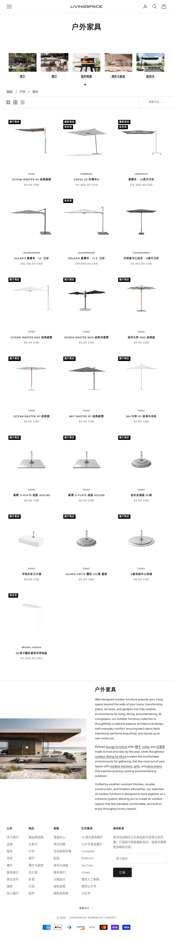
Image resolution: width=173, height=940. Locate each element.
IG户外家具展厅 (91, 844)
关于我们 (13, 837)
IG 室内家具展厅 (92, 837)
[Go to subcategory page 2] (88, 84)
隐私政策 (59, 886)
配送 (56, 858)
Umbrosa (86, 174)
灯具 (32, 886)
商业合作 (13, 879)
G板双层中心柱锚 (141, 574)
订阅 (122, 872)
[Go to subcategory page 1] (85, 84)
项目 (10, 858)
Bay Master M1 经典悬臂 (86, 416)
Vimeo (85, 872)
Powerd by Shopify (102, 917)
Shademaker (31, 252)
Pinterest (87, 858)
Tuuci (31, 174)
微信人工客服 (90, 879)
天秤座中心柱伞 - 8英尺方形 (141, 258)
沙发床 (160, 747)
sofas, (146, 747)
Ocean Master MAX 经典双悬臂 (86, 337)
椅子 (138, 747)
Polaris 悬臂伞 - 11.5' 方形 (86, 258)
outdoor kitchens (121, 766)
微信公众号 (88, 886)
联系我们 (13, 872)
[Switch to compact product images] (22, 102)
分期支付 (59, 879)
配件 (32, 893)
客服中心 (59, 837)
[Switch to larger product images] (8, 102)
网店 (10, 92)
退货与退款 (61, 865)
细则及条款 (61, 893)
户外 (23, 92)
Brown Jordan (31, 647)
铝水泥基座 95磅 (141, 495)
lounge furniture (116, 747)
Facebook (88, 851)
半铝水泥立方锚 (31, 574)
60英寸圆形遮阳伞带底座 (31, 653)
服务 (10, 851)
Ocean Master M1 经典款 (32, 416)
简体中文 (84, 908)
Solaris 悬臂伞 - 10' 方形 (31, 258)
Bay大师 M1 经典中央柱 (141, 416)
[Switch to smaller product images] (15, 102)
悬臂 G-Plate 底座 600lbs (86, 495)
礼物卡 (33, 844)
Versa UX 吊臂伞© (87, 179)
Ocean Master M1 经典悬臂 (31, 179)
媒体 (10, 886)
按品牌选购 (36, 837)
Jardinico (141, 174)
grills (137, 766)
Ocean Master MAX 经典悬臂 (31, 337)
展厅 (10, 865)
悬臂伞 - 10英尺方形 (141, 179)
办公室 (33, 872)
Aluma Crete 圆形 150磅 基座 (86, 574)
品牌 (10, 844)
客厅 (32, 858)
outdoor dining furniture (110, 756)
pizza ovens (154, 766)
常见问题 (59, 844)
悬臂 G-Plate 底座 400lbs (31, 495)
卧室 (32, 879)
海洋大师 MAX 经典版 (141, 337)
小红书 (85, 893)
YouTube (87, 865)
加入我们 (13, 893)
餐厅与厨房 (36, 865)
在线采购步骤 (62, 851)
